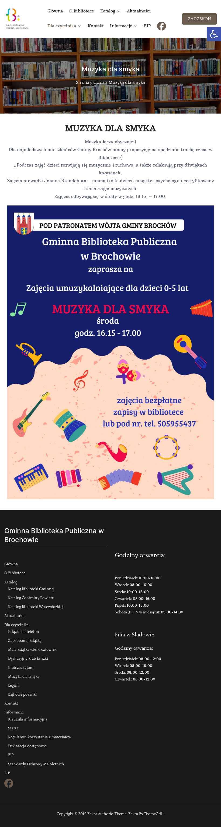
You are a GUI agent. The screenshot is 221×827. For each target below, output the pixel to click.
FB (159, 25)
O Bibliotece (81, 11)
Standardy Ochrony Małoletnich (36, 764)
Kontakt (95, 26)
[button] (214, 34)
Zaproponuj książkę (24, 641)
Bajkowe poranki (22, 694)
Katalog (107, 11)
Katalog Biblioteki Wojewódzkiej (35, 607)
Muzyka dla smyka (24, 677)
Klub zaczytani (20, 668)
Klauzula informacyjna (27, 719)
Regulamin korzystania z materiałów (39, 737)
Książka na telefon (23, 632)
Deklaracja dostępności (28, 746)
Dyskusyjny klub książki (28, 658)
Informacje (121, 26)
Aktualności (139, 11)
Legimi (14, 685)
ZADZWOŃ (199, 18)
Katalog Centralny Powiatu (31, 598)
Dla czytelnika (61, 26)
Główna (55, 11)
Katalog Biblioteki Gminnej (31, 589)
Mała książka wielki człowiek (32, 649)
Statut (13, 728)
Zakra (133, 814)
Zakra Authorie (100, 814)
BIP (147, 26)
